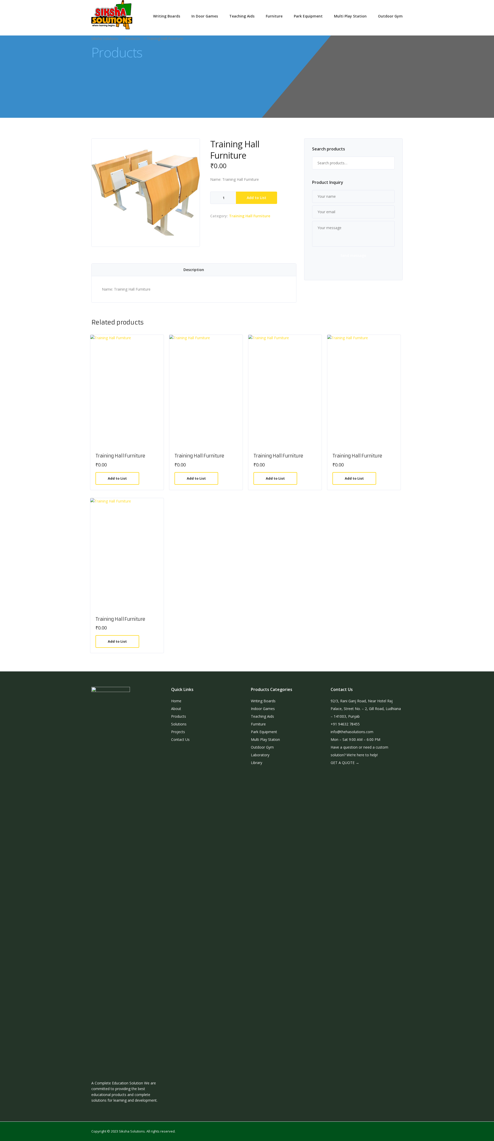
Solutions (179, 724)
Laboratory (260, 754)
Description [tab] (193, 269)
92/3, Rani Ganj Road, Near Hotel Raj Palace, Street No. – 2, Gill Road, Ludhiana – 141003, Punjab (366, 708)
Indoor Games (263, 708)
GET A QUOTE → (345, 762)
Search (388, 163)
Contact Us (180, 739)
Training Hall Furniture (249, 215)
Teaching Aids (241, 16)
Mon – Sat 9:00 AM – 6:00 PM (355, 739)
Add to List (256, 197)
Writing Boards (166, 16)
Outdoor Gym (390, 16)
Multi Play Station (350, 16)
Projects (178, 731)
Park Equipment (308, 16)
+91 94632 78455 (345, 724)
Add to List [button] (117, 478)
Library (256, 762)
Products (178, 716)
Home (176, 700)
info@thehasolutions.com (352, 731)
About (176, 708)
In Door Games (204, 16)
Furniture (274, 16)
